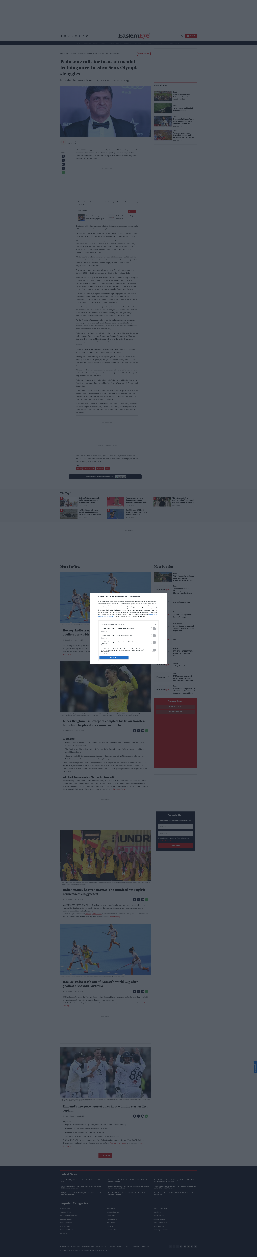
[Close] (163, 597)
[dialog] (128, 628)
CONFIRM (114, 658)
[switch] (153, 628)
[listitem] (128, 624)
